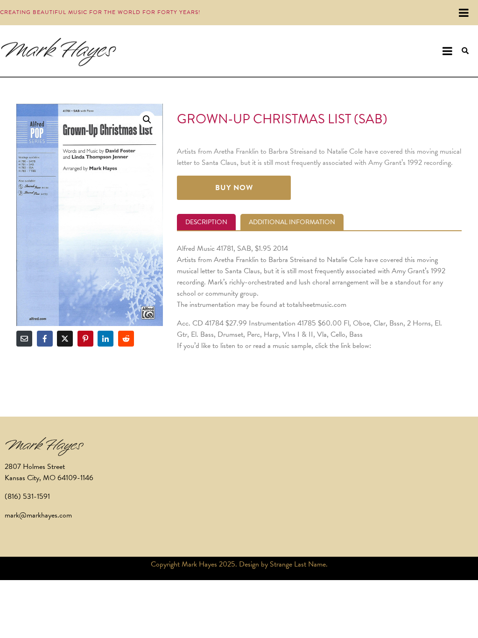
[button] (147, 119)
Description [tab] (206, 222)
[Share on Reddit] (126, 339)
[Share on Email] (24, 339)
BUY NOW (234, 187)
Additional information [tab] (292, 222)
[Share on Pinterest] (85, 339)
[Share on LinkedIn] (105, 339)
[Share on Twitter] (65, 339)
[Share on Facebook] (45, 339)
